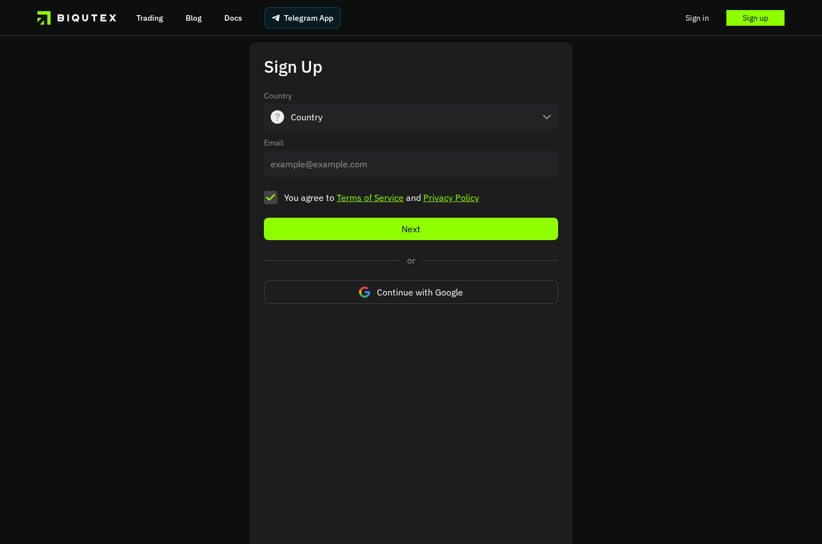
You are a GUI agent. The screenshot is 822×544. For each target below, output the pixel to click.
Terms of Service (370, 197)
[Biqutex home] (76, 18)
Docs (233, 18)
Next (411, 229)
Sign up (755, 18)
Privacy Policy (451, 197)
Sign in (697, 18)
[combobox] (411, 117)
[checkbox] (270, 197)
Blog (194, 18)
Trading (149, 18)
